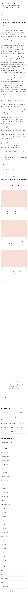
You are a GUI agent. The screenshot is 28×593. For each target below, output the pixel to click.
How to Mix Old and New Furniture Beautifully (13, 423)
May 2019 (3, 520)
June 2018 (3, 548)
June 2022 (4, 488)
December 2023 (5, 456)
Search (3, 397)
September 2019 (5, 504)
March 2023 (4, 472)
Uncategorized (5, 19)
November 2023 (5, 460)
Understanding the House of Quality (10, 431)
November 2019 (5, 496)
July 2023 (3, 468)
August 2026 (4, 452)
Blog (2, 570)
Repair (2, 582)
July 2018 (3, 544)
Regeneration (4, 578)
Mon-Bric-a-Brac (8, 3)
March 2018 (4, 560)
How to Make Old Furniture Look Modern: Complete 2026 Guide (12, 413)
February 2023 (5, 476)
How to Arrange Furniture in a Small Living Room (14, 427)
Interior (3, 574)
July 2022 (3, 484)
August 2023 (4, 464)
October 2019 (4, 500)
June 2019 (3, 516)
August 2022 (4, 480)
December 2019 (5, 492)
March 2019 (4, 528)
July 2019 (3, 512)
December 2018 (5, 532)
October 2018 (4, 536)
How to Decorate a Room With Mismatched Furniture (12, 418)
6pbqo (16, 591)
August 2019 (4, 508)
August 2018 (4, 540)
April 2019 (3, 524)
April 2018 (3, 556)
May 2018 (3, 552)
